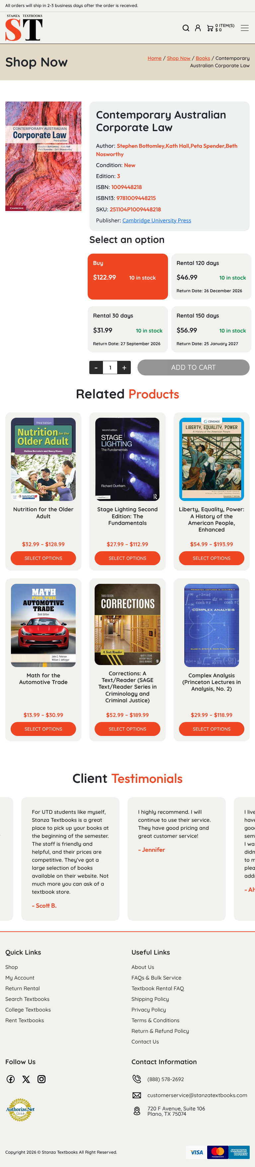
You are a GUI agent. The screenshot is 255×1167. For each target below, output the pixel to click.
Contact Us (145, 1041)
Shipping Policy (150, 999)
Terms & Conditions (155, 1020)
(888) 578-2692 (165, 1079)
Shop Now (179, 58)
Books (203, 58)
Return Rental (22, 988)
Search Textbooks (27, 999)
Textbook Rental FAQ (157, 988)
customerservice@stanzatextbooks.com (197, 1095)
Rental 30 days (113, 315)
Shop (11, 967)
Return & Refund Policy (160, 1031)
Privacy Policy (148, 1009)
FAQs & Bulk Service (156, 977)
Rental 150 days (198, 315)
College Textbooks (28, 1009)
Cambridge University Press (157, 220)
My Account (20, 977)
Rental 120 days (198, 263)
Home (155, 58)
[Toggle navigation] (245, 28)
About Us (142, 967)
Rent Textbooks (24, 1020)
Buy (98, 263)
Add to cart (193, 367)
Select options (43, 558)
